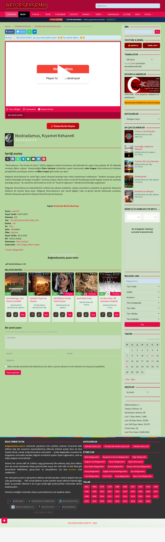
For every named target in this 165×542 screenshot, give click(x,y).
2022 (117, 501)
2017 (156, 496)
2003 (125, 491)
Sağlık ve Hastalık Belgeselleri (115, 471)
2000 (102, 491)
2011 (110, 496)
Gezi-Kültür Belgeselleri (94, 466)
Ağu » (133, 379)
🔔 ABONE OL (133, 46)
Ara (127, 26)
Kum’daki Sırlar (84, 298)
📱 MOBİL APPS (151, 46)
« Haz (127, 379)
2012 (117, 496)
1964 (94, 487)
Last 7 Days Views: (133, 416)
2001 (110, 491)
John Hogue (21, 244)
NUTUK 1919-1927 (48, 507)
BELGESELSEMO (15, 115)
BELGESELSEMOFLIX (68, 507)
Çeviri (132, 63)
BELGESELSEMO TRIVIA (70, 501)
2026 (148, 501)
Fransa (110, 307)
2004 (133, 491)
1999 (94, 491)
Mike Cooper (34, 244)
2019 (94, 501)
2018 (87, 501)
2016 (148, 496)
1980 (117, 487)
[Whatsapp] (29, 31)
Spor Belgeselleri (138, 471)
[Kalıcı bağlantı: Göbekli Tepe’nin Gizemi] (39, 284)
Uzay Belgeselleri (122, 476)
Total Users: (130, 428)
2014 (133, 496)
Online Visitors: (131, 404)
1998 (87, 491)
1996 (156, 487)
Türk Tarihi (107, 476)
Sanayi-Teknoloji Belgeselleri (139, 466)
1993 (140, 487)
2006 (148, 491)
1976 (102, 487)
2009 (94, 496)
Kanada (86, 305)
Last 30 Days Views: (134, 420)
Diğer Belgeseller (139, 457)
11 (147, 355)
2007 (156, 491)
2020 (102, 501)
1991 (133, 487)
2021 (110, 501)
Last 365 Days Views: (134, 424)
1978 (110, 487)
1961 (87, 487)
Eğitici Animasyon (135, 462)
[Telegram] (34, 31)
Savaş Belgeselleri (92, 471)
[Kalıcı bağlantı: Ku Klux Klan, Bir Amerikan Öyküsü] (110, 284)
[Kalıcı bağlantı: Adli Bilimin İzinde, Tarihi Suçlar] (63, 284)
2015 (140, 496)
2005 (140, 491)
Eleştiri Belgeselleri (117, 462)
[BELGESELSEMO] (26, 5)
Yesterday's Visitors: (134, 412)
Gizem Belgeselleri (15, 249)
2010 (102, 496)
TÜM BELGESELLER (141, 446)
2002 (117, 491)
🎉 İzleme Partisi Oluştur (63, 126)
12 (152, 355)
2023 (11, 226)
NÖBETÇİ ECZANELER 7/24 (24, 507)
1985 (125, 487)
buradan (72, 469)
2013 (125, 496)
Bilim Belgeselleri (92, 457)
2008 (87, 496)
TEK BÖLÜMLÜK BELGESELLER (24, 220)
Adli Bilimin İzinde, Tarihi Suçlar (62, 300)
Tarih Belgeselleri (92, 476)
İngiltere (14, 232)
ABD (44, 307)
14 (127, 361)
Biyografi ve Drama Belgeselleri (116, 457)
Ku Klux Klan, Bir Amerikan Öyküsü (109, 300)
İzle (22, 314)
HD (14, 223)
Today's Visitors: (132, 408)
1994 (148, 487)
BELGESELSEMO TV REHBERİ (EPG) (43, 501)
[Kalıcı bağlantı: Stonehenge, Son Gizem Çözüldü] (16, 284)
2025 (140, 501)
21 (127, 366)
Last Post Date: (132, 432)
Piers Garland (22, 241)
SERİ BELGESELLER (62, 305)
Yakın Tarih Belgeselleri (142, 476)
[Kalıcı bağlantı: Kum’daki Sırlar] (86, 284)
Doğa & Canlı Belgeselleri (95, 462)
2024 (133, 501)
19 (152, 361)
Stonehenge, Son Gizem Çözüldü (15, 300)
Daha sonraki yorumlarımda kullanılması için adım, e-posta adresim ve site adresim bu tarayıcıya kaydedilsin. (56, 366)
